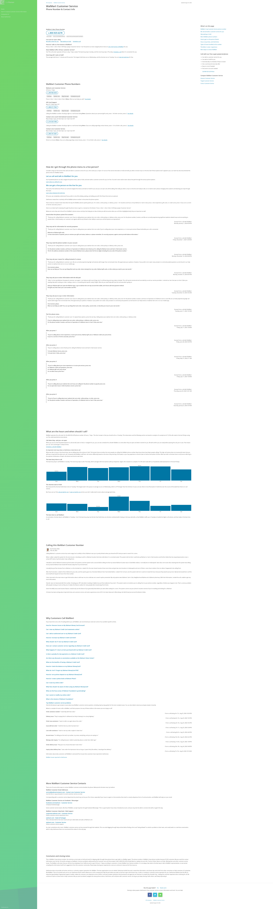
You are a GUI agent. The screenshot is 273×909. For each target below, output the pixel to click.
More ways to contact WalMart (209, 49)
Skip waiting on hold (65, 41)
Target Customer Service (207, 81)
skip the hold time (124, 57)
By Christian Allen (55, 549)
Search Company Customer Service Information (14, 11)
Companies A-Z (5, 14)
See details (88, 99)
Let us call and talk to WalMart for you (62, 176)
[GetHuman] (7, 2)
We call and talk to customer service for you (212, 31)
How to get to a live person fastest (210, 39)
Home (2, 9)
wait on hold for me (75, 492)
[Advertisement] (88, 70)
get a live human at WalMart (116, 47)
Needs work (163, 888)
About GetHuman (6, 17)
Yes (158, 888)
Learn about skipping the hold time (55, 193)
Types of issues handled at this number (211, 44)
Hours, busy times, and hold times (210, 42)
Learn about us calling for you (54, 182)
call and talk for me (63, 492)
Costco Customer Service (207, 83)
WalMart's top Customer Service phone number (213, 29)
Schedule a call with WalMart (53, 447)
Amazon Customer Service (208, 78)
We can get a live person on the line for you (64, 185)
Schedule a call (77, 41)
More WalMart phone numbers (209, 37)
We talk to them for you (52, 41)
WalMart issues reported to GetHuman (56, 757)
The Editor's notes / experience (209, 47)
